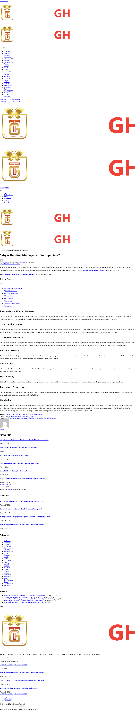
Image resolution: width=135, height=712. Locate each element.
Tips (5, 89)
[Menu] (1, 190)
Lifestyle (6, 75)
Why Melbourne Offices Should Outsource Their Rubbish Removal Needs (24, 440)
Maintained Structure (11, 291)
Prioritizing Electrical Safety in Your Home (14, 455)
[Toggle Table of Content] (1, 284)
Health (6, 67)
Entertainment (8, 62)
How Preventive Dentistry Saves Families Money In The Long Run (25, 602)
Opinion (6, 83)
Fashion (6, 64)
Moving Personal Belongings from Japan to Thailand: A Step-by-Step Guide (25, 516)
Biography (7, 53)
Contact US (7, 701)
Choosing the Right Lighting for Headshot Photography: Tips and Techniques (32, 418)
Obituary (6, 82)
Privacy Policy (8, 699)
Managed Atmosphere (11, 293)
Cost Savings (9, 298)
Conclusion (8, 306)
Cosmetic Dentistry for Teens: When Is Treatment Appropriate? (21, 509)
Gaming (6, 66)
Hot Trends (7, 71)
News (6, 80)
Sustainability (9, 301)
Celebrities (7, 57)
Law (5, 73)
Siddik (7, 262)
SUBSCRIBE (4, 188)
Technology (7, 87)
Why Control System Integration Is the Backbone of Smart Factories (22, 478)
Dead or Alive (8, 58)
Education (7, 60)
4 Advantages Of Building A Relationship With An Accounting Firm (22, 524)
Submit (21, 706)
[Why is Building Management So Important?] (10, 264)
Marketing (7, 76)
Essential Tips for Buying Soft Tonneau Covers (15, 471)
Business (6, 55)
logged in (11, 489)
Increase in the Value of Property (14, 288)
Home (6, 69)
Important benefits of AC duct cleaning (22, 416)
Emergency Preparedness (12, 303)
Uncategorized (8, 94)
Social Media (8, 85)
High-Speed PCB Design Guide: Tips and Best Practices (18, 447)
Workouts (7, 96)
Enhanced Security (10, 296)
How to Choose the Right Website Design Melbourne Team (19, 463)
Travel (6, 92)
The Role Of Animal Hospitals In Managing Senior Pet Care (19, 688)
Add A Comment (5, 484)
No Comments (23, 262)
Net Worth (7, 78)
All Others (7, 51)
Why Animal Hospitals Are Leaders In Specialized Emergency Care (22, 501)
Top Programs (8, 91)
